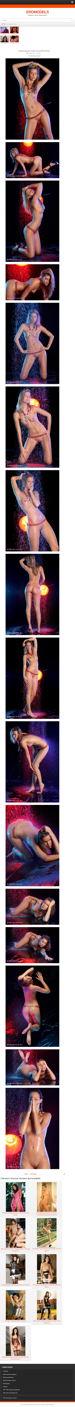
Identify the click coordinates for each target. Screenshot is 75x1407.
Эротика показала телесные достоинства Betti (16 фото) (15, 1358)
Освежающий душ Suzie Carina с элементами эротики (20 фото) (46, 1214)
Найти (71, 20)
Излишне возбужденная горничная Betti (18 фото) (47, 1286)
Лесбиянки (6, 1383)
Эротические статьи (9, 1380)
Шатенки (33, 1174)
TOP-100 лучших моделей (11, 1389)
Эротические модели (35, 55)
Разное (5, 1386)
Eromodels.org (32, 1404)
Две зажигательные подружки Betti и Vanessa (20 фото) (15, 1250)
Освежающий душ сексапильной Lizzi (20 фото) (15, 1214)
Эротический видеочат (10, 1393)
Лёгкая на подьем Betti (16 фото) (15, 1321)
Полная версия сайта (11, 24)
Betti (26, 1174)
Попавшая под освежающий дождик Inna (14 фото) (46, 1249)
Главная (5, 1371)
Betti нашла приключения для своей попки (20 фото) (46, 1322)
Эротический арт (8, 1377)
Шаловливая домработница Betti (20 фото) (15, 1285)
